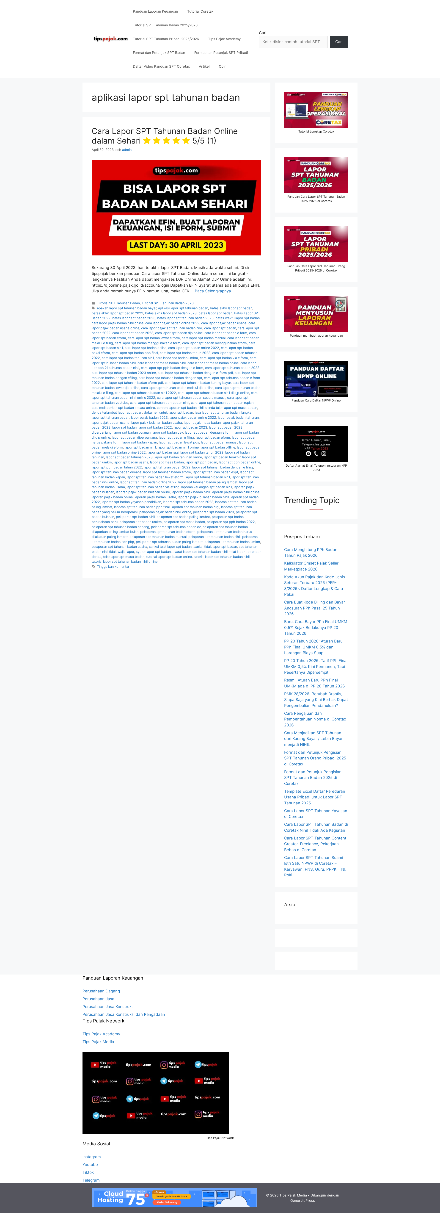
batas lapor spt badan (215, 313)
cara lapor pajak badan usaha (224, 323)
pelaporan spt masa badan (184, 522)
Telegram (91, 1180)
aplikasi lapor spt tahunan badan (183, 308)
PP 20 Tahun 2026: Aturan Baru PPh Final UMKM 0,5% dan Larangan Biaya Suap (313, 647)
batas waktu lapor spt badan (237, 318)
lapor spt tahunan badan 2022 (167, 467)
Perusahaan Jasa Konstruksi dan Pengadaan (123, 1014)
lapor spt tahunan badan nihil (207, 477)
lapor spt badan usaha (131, 462)
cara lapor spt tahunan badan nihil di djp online (213, 393)
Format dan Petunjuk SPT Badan (159, 52)
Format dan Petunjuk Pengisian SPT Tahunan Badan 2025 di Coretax (312, 778)
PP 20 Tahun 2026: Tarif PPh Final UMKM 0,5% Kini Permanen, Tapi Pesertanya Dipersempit (315, 666)
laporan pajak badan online (112, 497)
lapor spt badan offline (218, 447)
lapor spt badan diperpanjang (134, 437)
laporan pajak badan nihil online (235, 492)
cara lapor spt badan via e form (224, 358)
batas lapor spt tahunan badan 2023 (185, 318)
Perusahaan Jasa (98, 999)
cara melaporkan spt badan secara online (123, 408)
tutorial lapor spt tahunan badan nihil (222, 557)
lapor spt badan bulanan (132, 432)
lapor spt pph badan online (239, 462)
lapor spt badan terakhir (222, 457)
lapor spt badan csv (167, 432)
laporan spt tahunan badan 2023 (188, 502)
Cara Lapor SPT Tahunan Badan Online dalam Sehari (165, 135)
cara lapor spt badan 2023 (132, 333)
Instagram (91, 1157)
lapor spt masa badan (167, 462)
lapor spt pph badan (201, 462)
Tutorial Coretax (200, 11)
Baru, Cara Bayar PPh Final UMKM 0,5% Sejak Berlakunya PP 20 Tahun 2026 (315, 627)
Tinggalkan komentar (113, 566)
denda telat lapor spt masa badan (231, 408)
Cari (262, 32)
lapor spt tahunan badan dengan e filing (222, 467)
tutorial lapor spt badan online (169, 557)
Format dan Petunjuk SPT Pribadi (221, 52)
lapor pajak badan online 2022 (193, 417)
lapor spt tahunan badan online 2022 (148, 482)
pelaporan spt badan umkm (140, 522)
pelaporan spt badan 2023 (213, 512)
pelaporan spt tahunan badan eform (167, 532)
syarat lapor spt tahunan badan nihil (200, 552)
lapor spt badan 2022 (155, 427)
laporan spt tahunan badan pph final (142, 507)
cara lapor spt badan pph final (135, 353)
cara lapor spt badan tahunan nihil (128, 358)
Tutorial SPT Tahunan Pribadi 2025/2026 (166, 39)
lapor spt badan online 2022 (124, 452)
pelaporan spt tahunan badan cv (176, 527)
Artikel (204, 66)
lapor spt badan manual (219, 442)
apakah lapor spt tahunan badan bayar (126, 308)
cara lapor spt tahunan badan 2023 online (124, 373)
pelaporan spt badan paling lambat (183, 517)
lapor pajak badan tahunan (238, 417)
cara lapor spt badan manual (204, 338)
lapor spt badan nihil (140, 447)
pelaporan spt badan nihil (135, 517)
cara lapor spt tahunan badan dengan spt (170, 378)
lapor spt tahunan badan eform (167, 472)
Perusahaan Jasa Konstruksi (108, 1006)
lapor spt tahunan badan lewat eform (155, 477)
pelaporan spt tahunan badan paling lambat (169, 542)
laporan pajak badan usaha (155, 497)
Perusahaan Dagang (101, 991)
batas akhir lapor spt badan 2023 (171, 313)
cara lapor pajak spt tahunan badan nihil (171, 328)
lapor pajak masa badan (202, 422)
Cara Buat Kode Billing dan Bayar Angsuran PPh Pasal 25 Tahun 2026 (314, 608)
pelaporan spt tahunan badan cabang (120, 527)
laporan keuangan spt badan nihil (206, 487)
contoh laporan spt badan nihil (180, 408)
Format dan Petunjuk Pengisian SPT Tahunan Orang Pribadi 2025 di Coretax (315, 758)
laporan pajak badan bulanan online (143, 492)
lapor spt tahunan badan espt (215, 472)
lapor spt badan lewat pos (179, 442)
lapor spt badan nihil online (178, 447)
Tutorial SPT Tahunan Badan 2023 (168, 303)
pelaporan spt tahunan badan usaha (119, 546)
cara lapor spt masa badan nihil (162, 363)
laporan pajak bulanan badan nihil (203, 497)
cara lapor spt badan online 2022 (193, 348)
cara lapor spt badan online (145, 348)
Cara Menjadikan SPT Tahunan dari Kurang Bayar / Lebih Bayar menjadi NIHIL (313, 739)
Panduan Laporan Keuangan (155, 11)
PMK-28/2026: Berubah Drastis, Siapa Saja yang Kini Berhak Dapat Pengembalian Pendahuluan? (316, 700)
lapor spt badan (124, 427)
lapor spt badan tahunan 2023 (129, 457)
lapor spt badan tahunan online (178, 457)
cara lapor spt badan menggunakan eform (214, 343)
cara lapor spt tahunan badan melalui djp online (177, 388)
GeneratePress (302, 1200)
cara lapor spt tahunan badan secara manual (191, 397)
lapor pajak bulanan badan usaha (156, 422)
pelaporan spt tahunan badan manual (158, 537)
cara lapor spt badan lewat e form (154, 338)
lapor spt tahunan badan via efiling (153, 487)
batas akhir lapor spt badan (231, 308)
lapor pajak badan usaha (110, 422)
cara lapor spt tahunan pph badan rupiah (222, 402)
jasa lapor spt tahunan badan (217, 412)
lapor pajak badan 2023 (149, 417)
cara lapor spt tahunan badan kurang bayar (198, 383)
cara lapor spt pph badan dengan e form (172, 368)
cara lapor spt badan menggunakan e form (147, 343)
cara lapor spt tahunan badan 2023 (232, 368)
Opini (223, 66)
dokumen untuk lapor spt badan (168, 412)
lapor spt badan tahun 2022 (201, 452)
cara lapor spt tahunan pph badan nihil (159, 402)
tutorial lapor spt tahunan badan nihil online (124, 561)
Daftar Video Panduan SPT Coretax (161, 66)
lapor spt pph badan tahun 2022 (117, 467)
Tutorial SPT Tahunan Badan (118, 303)
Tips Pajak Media (98, 1041)
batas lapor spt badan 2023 (133, 318)
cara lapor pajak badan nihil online (117, 323)
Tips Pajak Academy (224, 39)
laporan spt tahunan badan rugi (195, 507)
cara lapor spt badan (220, 328)
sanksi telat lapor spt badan (170, 546)
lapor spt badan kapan (139, 442)
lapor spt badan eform (213, 437)
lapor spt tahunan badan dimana (116, 472)
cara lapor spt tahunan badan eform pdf (132, 383)
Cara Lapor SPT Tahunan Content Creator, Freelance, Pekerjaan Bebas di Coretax (315, 844)
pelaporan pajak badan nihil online (165, 512)
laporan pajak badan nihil (191, 492)
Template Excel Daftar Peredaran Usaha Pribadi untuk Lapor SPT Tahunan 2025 (314, 797)
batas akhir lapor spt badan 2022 (117, 313)
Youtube (90, 1164)
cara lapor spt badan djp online (179, 333)
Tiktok (88, 1172)
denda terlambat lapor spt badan (117, 412)
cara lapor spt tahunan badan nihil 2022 (145, 393)
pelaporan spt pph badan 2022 (231, 522)
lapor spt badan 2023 (190, 427)
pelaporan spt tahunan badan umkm (232, 542)
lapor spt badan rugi (163, 452)
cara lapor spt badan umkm (177, 358)
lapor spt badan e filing (176, 437)
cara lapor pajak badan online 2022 (172, 323)
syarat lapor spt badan (153, 552)
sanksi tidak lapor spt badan (215, 546)
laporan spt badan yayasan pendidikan (131, 502)
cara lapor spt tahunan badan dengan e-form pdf (195, 373)
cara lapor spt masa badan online (213, 363)
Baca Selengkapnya (213, 291)
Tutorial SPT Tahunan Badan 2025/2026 (165, 25)
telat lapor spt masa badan (123, 557)
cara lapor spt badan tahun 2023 (185, 353)
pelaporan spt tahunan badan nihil (214, 537)
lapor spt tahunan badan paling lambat (207, 482)
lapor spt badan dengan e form (209, 432)
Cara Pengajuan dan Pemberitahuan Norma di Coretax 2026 (315, 719)
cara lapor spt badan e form (225, 333)
